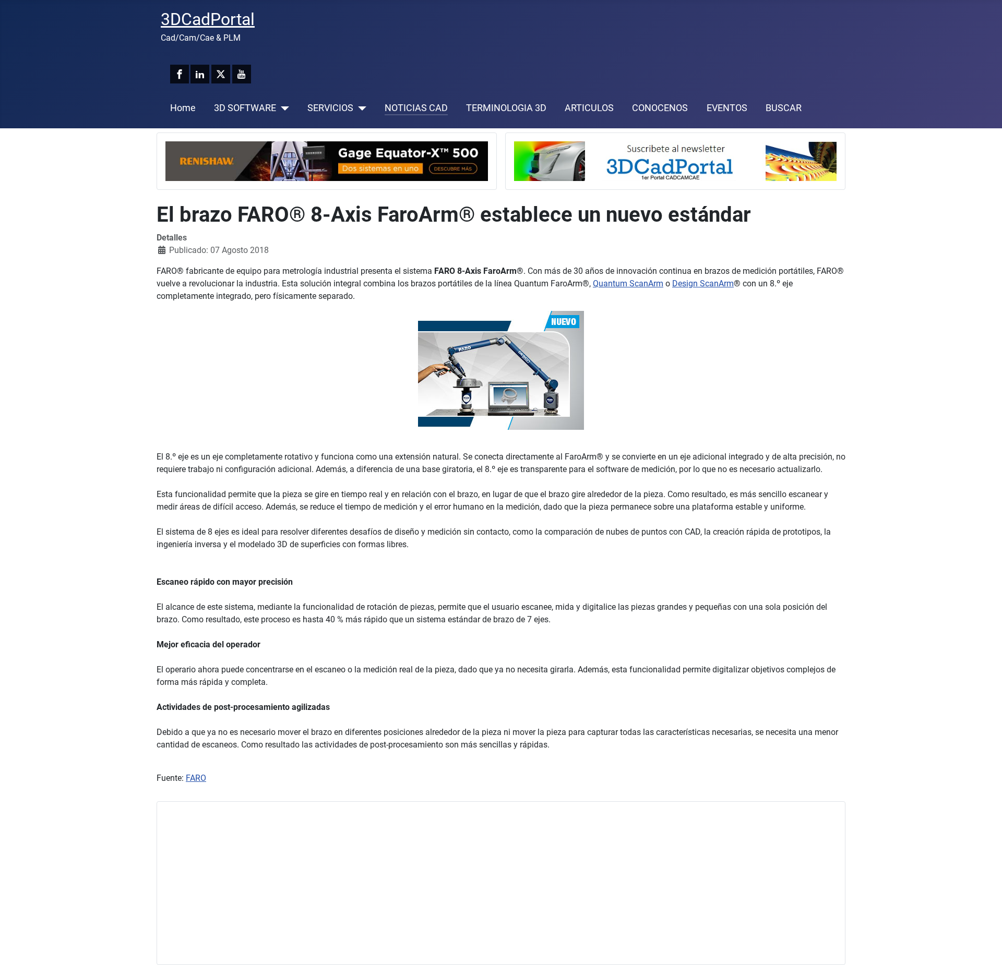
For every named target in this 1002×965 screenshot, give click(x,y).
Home (183, 108)
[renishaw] (326, 160)
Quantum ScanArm (628, 283)
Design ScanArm (703, 283)
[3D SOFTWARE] (282, 108)
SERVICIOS (330, 108)
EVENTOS (727, 108)
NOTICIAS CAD (416, 108)
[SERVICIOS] (359, 108)
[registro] (675, 160)
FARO (196, 778)
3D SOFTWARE (245, 108)
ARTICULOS (589, 108)
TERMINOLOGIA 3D (506, 108)
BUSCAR (784, 108)
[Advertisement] (478, 883)
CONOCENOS (660, 108)
